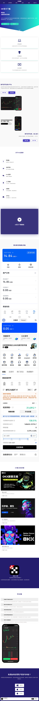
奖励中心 (35, 2)
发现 (16, 2)
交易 (22, 2)
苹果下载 (4, 92)
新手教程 (10, 2)
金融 (29, 2)
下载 (35, 698)
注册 (32, 698)
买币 (4, 2)
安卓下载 (12, 92)
